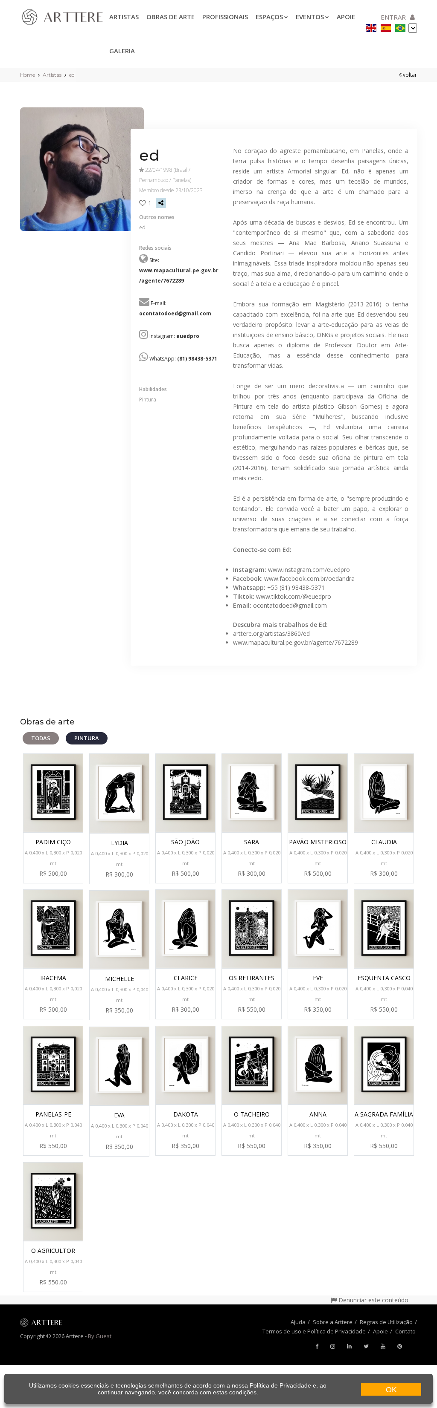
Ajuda (298, 1322)
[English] (371, 26)
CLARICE (186, 978)
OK (391, 1389)
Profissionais (225, 16)
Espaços (269, 16)
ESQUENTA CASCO (384, 978)
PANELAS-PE (53, 1114)
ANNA (317, 1114)
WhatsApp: (183, 358)
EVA (119, 1115)
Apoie (380, 1331)
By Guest (99, 1336)
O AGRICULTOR (53, 1250)
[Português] (400, 26)
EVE (318, 978)
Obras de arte (170, 16)
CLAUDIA (384, 842)
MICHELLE (119, 979)
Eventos (310, 16)
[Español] (385, 26)
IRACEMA (53, 978)
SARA (251, 842)
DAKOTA (185, 1114)
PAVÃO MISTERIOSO (318, 842)
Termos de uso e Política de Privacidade (314, 1331)
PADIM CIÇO (53, 842)
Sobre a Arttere (333, 1322)
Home (27, 75)
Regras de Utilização (386, 1322)
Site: (178, 270)
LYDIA (119, 843)
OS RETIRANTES (251, 978)
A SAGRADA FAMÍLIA (384, 1114)
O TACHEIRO (252, 1114)
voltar (410, 74)
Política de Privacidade (280, 1385)
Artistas (124, 16)
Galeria (122, 50)
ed (72, 75)
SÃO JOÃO (185, 842)
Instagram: (174, 336)
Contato (405, 1331)
